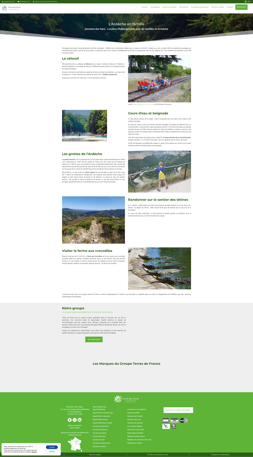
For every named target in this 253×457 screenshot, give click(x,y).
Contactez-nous (25, 1)
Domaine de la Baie (99, 433)
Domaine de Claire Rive (101, 426)
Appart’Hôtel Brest (99, 409)
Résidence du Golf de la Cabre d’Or (139, 440)
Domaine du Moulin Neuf (101, 443)
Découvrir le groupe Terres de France (46, 1)
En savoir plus (94, 339)
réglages (34, 452)
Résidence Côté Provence (136, 436)
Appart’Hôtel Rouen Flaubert (102, 423)
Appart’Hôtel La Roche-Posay (103, 413)
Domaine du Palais (99, 446)
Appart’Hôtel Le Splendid (101, 416)
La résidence (155, 7)
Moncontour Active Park (135, 430)
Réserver (241, 7)
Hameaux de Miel (133, 413)
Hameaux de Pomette (134, 416)
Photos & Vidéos (217, 7)
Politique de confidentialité (220, 455)
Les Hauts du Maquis (134, 426)
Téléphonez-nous (9, 1)
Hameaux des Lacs (134, 420)
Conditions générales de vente (157, 455)
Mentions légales (95, 455)
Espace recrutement (75, 426)
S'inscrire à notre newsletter (178, 410)
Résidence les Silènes (134, 443)
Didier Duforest (138, 104)
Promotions (183, 7)
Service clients (75, 428)
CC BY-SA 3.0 (148, 104)
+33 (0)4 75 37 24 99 (74, 414)
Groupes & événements (200, 7)
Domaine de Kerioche (100, 430)
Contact (230, 7)
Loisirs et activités (169, 7)
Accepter (52, 447)
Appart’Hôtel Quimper (100, 420)
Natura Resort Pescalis (135, 433)
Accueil (144, 7)
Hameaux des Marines (135, 423)
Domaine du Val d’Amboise (136, 409)
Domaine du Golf (99, 440)
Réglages (52, 451)
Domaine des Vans (99, 436)
